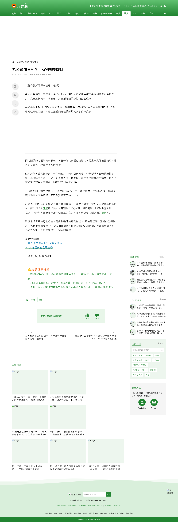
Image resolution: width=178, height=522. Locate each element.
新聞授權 (68, 513)
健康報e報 (76, 494)
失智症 (156, 360)
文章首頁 (108, 505)
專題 (143, 13)
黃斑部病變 (137, 374)
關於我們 (120, 513)
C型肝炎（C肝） (140, 370)
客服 (61, 513)
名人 (134, 13)
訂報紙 (111, 513)
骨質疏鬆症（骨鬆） (141, 360)
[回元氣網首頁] (22, 6)
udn (14, 61)
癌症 (118, 13)
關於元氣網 (61, 505)
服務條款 (77, 513)
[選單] (165, 6)
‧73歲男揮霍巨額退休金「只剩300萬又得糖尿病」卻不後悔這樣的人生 (68, 282)
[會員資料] (161, 6)
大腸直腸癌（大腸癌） (142, 355)
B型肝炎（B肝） (140, 365)
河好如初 (116, 6)
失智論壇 (32, 13)
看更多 (162, 257)
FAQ (56, 513)
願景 (144, 6)
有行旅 (136, 6)
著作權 (85, 513)
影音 (59, 13)
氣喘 (147, 374)
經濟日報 (105, 6)
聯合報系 (103, 513)
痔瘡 (157, 355)
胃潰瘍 (153, 370)
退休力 (77, 13)
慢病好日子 (106, 13)
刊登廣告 (48, 513)
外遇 (45, 208)
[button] (165, 13)
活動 (151, 13)
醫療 (43, 13)
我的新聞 (153, 6)
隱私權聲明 (93, 513)
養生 (22, 13)
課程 (68, 13)
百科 (51, 13)
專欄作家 (117, 505)
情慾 (104, 212)
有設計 (126, 6)
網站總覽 (129, 513)
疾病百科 (91, 505)
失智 (86, 13)
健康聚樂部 (72, 505)
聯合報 (94, 6)
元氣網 (20, 61)
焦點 (14, 13)
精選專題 (82, 505)
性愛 (126, 13)
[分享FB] (15, 86)
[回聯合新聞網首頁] (14, 6)
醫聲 (95, 13)
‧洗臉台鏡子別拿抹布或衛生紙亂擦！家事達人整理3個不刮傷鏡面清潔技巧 (70, 287)
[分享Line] (15, 95)
